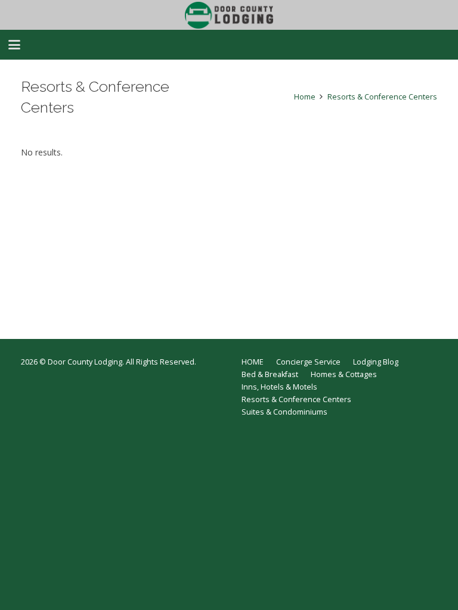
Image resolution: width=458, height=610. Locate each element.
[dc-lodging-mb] (229, 15)
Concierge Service (308, 362)
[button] (14, 45)
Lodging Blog (375, 362)
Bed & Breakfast (270, 374)
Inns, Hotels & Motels (279, 387)
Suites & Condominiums (284, 412)
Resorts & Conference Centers (296, 399)
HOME (253, 362)
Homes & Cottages (344, 374)
